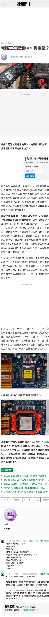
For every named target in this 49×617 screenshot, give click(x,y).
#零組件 (5, 500)
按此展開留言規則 (30, 610)
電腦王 (24, 4)
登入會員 (24, 607)
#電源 (36, 500)
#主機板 (27, 500)
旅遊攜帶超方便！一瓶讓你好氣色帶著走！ (25, 475)
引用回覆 (43, 541)
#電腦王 (16, 500)
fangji (9, 57)
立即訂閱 (30, 176)
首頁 (3, 43)
